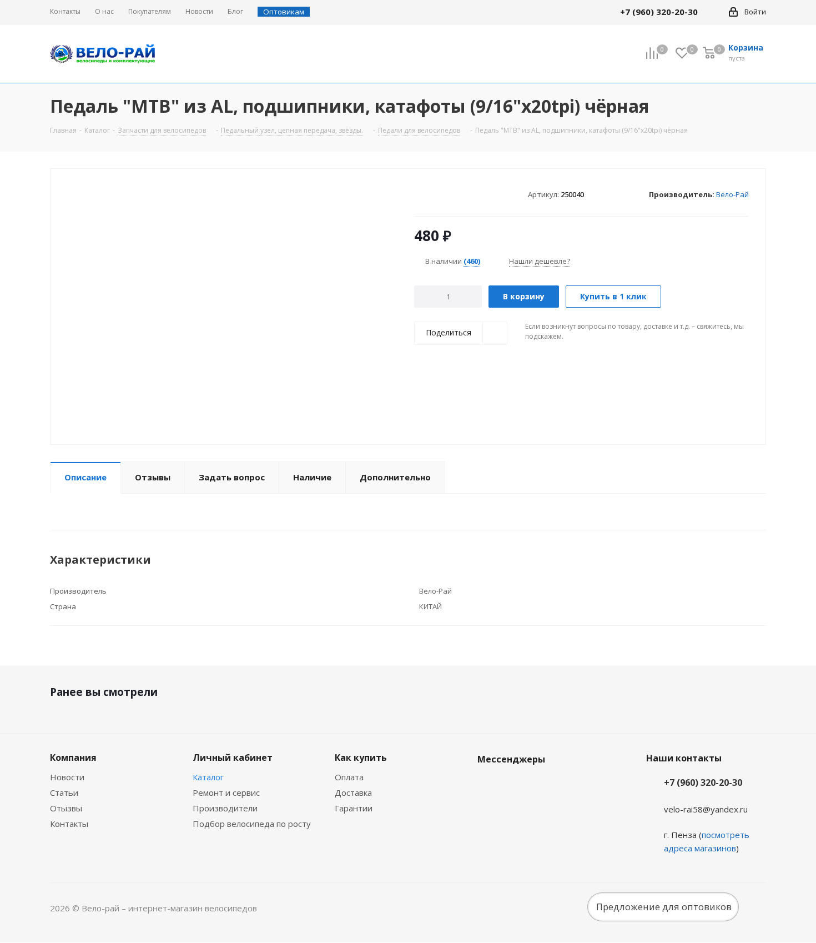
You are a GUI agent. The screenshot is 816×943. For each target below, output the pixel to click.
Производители (225, 808)
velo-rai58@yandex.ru (706, 809)
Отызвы (66, 808)
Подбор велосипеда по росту (252, 823)
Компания (73, 757)
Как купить (361, 757)
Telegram (516, 785)
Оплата (349, 777)
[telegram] (714, 11)
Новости (67, 777)
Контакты (69, 823)
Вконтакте (488, 785)
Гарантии (353, 808)
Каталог (208, 777)
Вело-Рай (732, 194)
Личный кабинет (233, 757)
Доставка (353, 792)
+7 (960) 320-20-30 (703, 782)
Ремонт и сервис (226, 792)
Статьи (64, 792)
